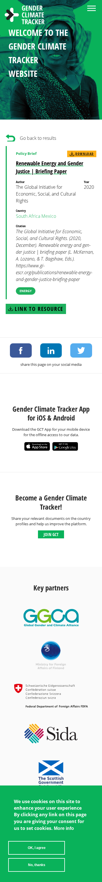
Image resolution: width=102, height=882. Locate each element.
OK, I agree (37, 848)
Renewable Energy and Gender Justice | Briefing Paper (49, 167)
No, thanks (36, 865)
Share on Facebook (21, 350)
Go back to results (38, 138)
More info (64, 828)
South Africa (28, 216)
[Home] (25, 16)
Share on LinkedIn (51, 350)
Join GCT (51, 534)
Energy (26, 291)
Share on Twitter (81, 350)
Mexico (48, 216)
